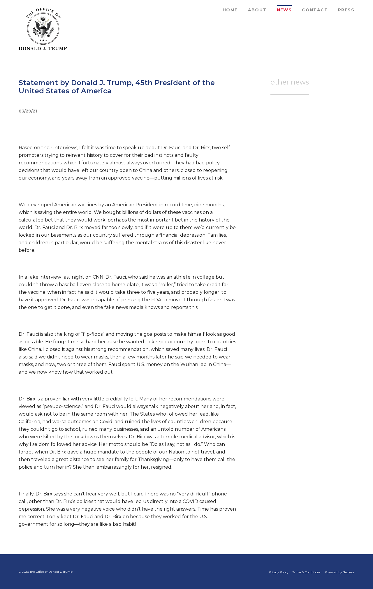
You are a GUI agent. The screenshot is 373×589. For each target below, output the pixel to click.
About (257, 10)
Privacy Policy (278, 572)
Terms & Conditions (306, 572)
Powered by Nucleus (339, 572)
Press (346, 10)
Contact (315, 10)
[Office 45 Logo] (43, 29)
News (284, 10)
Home (230, 10)
